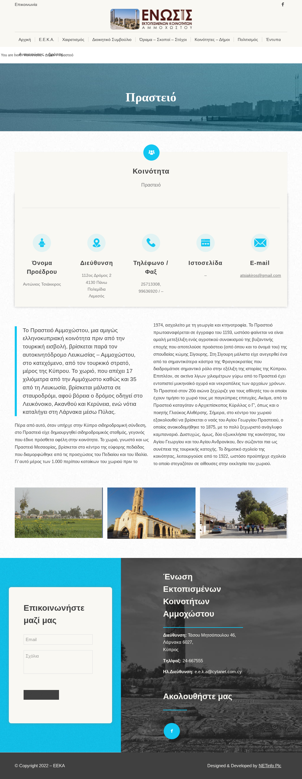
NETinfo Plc (270, 765)
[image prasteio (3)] (246, 515)
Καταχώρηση (41, 695)
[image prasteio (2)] (153, 515)
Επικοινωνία (26, 4)
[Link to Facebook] (282, 4)
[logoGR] (151, 20)
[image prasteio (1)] (61, 515)
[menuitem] (26, 4)
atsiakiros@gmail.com (260, 275)
